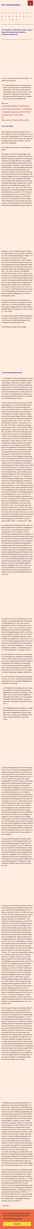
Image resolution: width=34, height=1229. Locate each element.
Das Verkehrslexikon (11, 5)
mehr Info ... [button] (19, 1218)
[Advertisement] (17, 57)
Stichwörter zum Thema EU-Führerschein (15, 120)
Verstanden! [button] (17, 1224)
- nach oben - (6, 1205)
